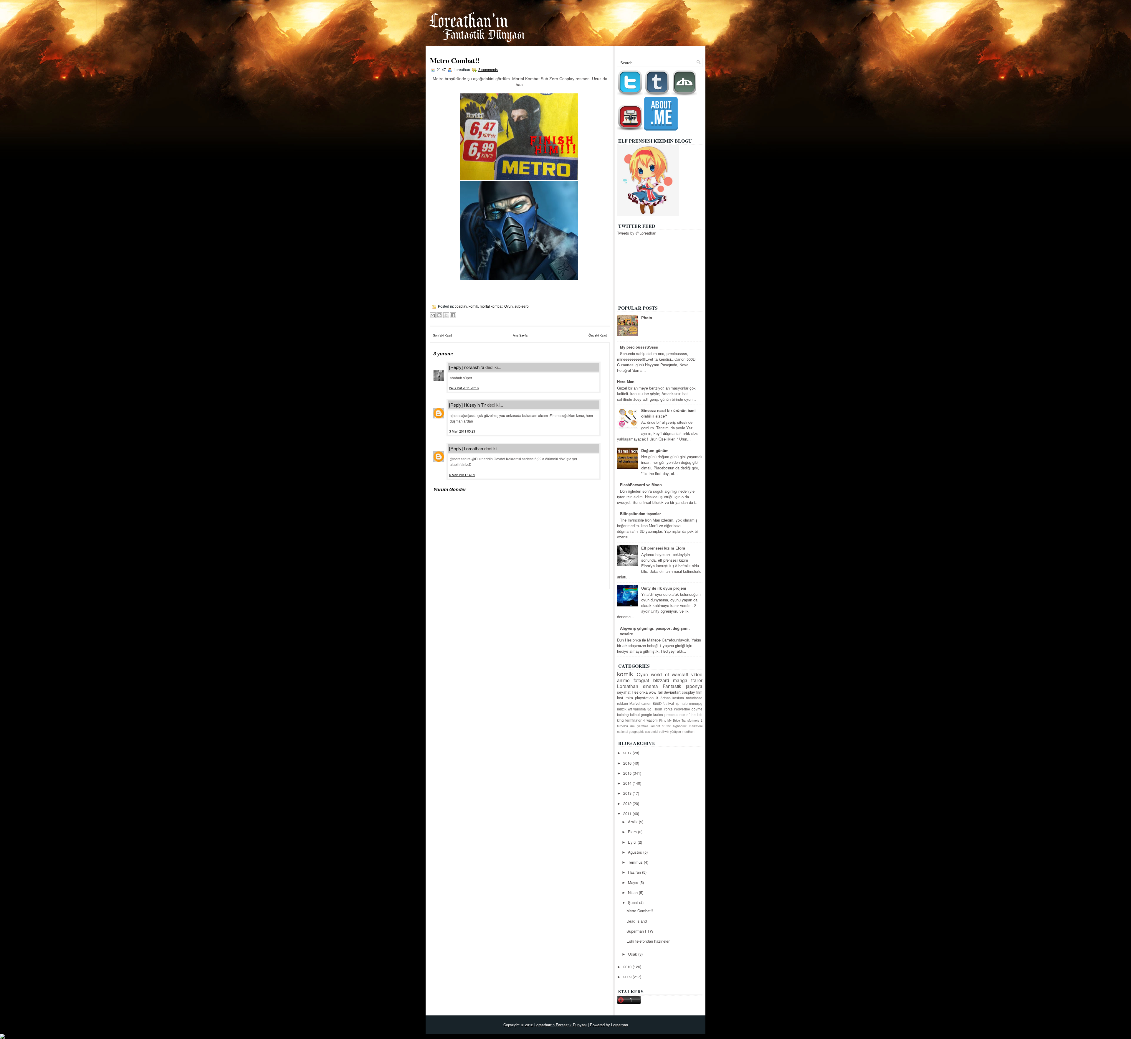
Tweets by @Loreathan (636, 233)
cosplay (461, 306)
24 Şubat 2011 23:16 (464, 387)
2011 (628, 813)
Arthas (665, 697)
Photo (646, 317)
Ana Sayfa (670, 49)
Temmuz (636, 862)
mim (629, 697)
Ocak (633, 954)
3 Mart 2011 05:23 (462, 431)
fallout (635, 714)
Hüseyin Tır (475, 405)
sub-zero (522, 306)
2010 (628, 966)
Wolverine (682, 709)
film (699, 692)
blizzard (661, 680)
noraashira (474, 367)
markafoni (695, 726)
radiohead (694, 697)
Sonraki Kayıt (442, 335)
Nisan (633, 892)
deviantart (672, 692)
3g (649, 709)
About (694, 49)
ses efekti (651, 731)
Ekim (633, 832)
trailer (696, 680)
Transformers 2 (692, 720)
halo (684, 703)
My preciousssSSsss (639, 347)
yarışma (639, 709)
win (666, 731)
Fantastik (672, 686)
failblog (623, 714)
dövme (697, 709)
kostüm (678, 697)
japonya (694, 686)
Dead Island (636, 921)
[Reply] (456, 367)
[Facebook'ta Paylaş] (453, 315)
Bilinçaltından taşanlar (640, 513)
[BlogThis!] (439, 315)
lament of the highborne (669, 726)
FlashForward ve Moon (641, 484)
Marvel (634, 703)
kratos (658, 714)
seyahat (624, 692)
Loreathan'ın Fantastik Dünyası (560, 1025)
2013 (628, 793)
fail (660, 692)
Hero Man (625, 381)
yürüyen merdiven (682, 731)
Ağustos (635, 852)
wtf (630, 709)
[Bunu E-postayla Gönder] (433, 315)
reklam (622, 703)
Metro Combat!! (455, 60)
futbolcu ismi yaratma (633, 726)
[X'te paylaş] (446, 315)
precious (671, 714)
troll (661, 731)
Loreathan (473, 448)
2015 (628, 773)
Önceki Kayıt (597, 335)
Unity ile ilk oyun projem (663, 588)
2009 (628, 976)
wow (652, 692)
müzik (621, 709)
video (696, 674)
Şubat (633, 902)
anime (623, 680)
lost (620, 697)
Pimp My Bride (669, 720)
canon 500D (651, 703)
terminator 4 (635, 720)
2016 (628, 763)
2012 (628, 803)
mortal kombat (491, 306)
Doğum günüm (655, 450)
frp (677, 703)
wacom (652, 720)
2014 (628, 783)
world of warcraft (669, 674)
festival (668, 703)
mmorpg (695, 703)
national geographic (630, 731)
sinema (650, 686)
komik (473, 306)
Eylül (633, 842)
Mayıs (633, 882)
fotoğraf (641, 680)
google (646, 714)
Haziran (635, 872)
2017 (628, 753)
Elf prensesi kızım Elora (663, 548)
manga (680, 680)
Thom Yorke (663, 709)
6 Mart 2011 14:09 (462, 474)
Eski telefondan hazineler (647, 941)
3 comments (488, 70)
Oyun (508, 306)
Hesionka (640, 692)
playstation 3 (646, 697)
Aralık (633, 821)
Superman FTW (639, 931)
